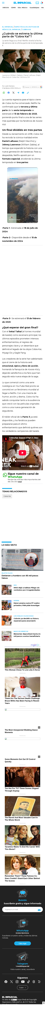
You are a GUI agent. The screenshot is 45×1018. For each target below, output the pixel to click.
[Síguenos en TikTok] (28, 981)
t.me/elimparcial (22, 966)
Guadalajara (34, 7)
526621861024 (22, 933)
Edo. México (22, 7)
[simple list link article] (22, 561)
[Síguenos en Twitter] (11, 981)
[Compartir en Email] (23, 92)
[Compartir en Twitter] (13, 92)
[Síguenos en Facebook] (5, 981)
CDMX (13, 7)
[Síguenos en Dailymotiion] (39, 981)
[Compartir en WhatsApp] (3, 92)
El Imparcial (7, 27)
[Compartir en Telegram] (18, 92)
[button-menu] (3, 3)
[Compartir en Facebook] (8, 92)
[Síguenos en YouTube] (23, 981)
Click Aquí (22, 943)
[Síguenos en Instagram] (17, 981)
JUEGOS (6, 7)
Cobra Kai (26, 29)
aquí (20, 482)
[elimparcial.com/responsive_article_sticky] (43, 1003)
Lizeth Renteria (9, 86)
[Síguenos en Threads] (33, 981)
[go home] (22, 996)
